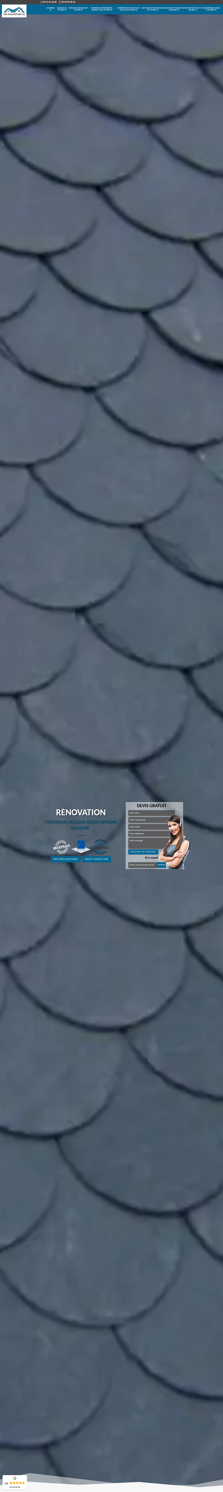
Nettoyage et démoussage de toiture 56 (153, 9)
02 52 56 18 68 (50, 2)
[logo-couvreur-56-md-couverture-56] (14, 11)
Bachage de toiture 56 (62, 9)
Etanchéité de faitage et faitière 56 (211, 9)
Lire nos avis (15, 1487)
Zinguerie (81, 813)
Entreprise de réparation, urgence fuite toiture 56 (102, 9)
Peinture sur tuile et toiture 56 (192, 9)
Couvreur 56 (50, 9)
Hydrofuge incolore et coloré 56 (78, 9)
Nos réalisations (66, 859)
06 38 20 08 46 (68, 2)
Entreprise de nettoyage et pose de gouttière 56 (128, 9)
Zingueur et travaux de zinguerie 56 (174, 9)
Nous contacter (96, 859)
